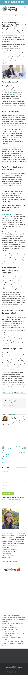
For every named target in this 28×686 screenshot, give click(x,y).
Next (23, 16)
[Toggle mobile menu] (25, 7)
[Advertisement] (14, 594)
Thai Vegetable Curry (8, 631)
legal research (13, 94)
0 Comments (21, 392)
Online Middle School (8, 561)
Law (17, 392)
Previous (17, 16)
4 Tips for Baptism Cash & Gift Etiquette (13, 617)
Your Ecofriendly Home (8, 555)
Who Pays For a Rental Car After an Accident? (20, 449)
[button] (3, 448)
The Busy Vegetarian (7, 553)
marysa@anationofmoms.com (9, 549)
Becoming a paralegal (8, 214)
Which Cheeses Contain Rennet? (11, 615)
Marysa (4, 392)
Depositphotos (19, 667)
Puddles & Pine (6, 557)
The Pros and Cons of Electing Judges (13, 641)
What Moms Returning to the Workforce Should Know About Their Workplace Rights (7, 453)
